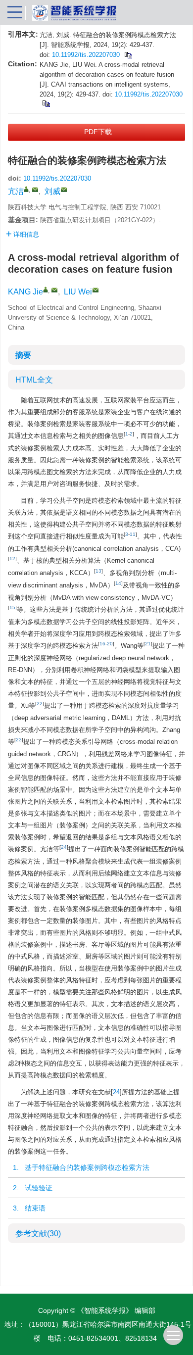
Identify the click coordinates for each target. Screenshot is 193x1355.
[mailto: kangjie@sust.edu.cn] (54, 290)
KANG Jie (25, 292)
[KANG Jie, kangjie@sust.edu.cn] (45, 289)
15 (12, 607)
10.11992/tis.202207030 (86, 54)
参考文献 (38, 1233)
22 (40, 703)
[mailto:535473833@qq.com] (63, 189)
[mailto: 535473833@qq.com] (95, 290)
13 (98, 571)
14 (118, 583)
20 (110, 643)
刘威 (52, 191)
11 (133, 534)
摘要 (23, 355)
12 (12, 558)
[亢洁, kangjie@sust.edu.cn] (26, 189)
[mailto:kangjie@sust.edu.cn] (35, 189)
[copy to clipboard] (46, 103)
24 (64, 847)
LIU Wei (78, 292)
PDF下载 (98, 132)
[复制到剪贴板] (128, 54)
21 (148, 643)
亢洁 (16, 191)
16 (102, 643)
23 (19, 739)
